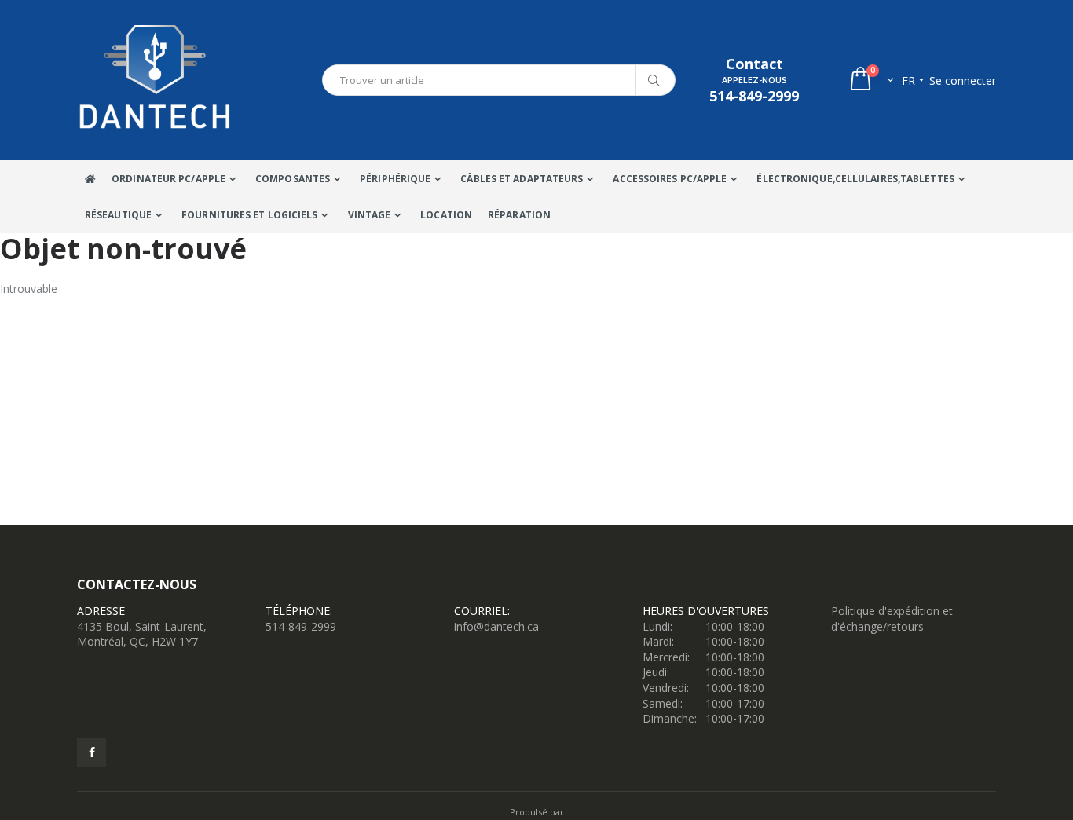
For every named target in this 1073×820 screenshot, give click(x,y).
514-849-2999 (301, 626)
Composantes (292, 178)
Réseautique (118, 214)
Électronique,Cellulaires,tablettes (855, 178)
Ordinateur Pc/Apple (168, 178)
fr (908, 80)
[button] (871, 80)
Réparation (519, 214)
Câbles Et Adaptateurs (521, 178)
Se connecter (962, 80)
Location (446, 214)
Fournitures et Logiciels (249, 214)
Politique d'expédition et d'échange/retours (892, 618)
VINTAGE (369, 214)
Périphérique (395, 178)
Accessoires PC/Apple (670, 178)
